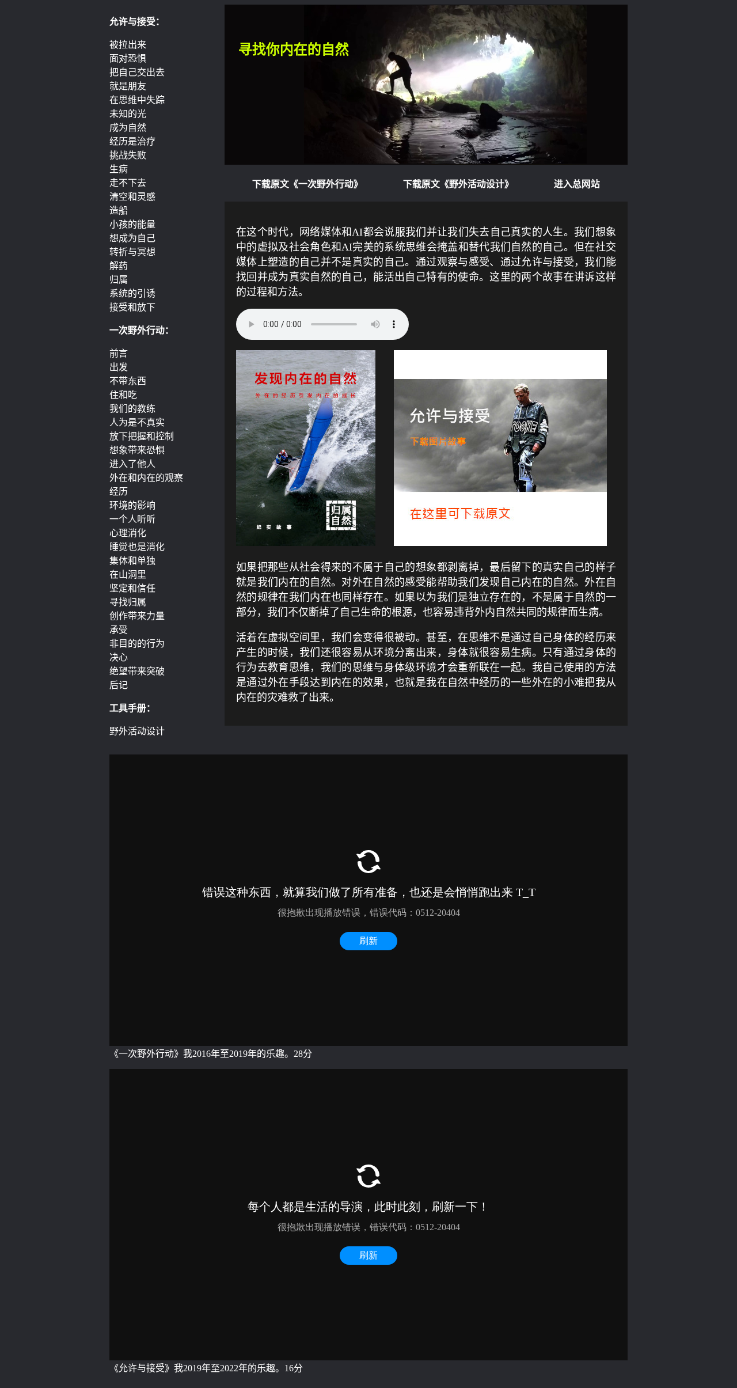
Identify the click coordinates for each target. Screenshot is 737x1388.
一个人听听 (132, 519)
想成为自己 (132, 238)
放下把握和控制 (141, 436)
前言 (118, 353)
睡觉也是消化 (137, 547)
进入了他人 (132, 464)
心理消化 (127, 533)
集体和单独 (132, 561)
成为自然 (127, 127)
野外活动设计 (137, 731)
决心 (118, 657)
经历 (118, 491)
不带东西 (127, 381)
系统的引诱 (132, 293)
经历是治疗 (132, 141)
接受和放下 (132, 307)
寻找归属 (127, 602)
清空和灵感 (132, 197)
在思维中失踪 (137, 100)
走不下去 (127, 183)
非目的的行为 (137, 644)
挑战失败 (127, 155)
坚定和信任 (132, 588)
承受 (118, 630)
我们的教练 (132, 409)
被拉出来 (127, 45)
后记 (118, 685)
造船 (118, 210)
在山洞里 (127, 574)
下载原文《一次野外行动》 (307, 184)
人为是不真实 (137, 422)
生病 (118, 169)
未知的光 (127, 114)
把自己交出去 (137, 72)
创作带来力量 (137, 616)
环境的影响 (132, 505)
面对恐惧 (127, 58)
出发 (118, 367)
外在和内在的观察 (146, 478)
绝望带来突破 (137, 671)
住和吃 (123, 395)
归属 (118, 280)
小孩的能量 (132, 224)
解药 (118, 266)
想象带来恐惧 (137, 450)
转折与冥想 (132, 252)
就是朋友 (127, 86)
